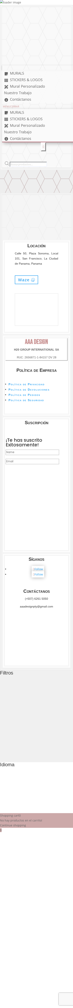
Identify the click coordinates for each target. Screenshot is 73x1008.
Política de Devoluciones (29, 389)
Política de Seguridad (26, 400)
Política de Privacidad (27, 384)
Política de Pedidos (24, 394)
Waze (24, 280)
